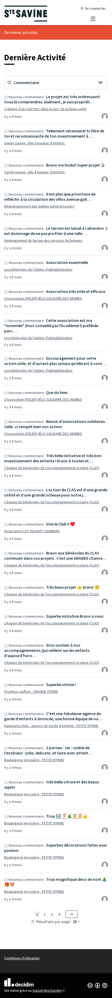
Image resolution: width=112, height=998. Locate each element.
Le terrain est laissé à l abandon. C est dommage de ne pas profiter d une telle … (56, 231)
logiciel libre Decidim (49, 990)
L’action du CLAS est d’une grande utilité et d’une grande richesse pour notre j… (55, 492)
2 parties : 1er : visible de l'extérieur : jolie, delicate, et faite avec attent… (48, 750)
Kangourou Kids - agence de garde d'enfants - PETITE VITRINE (51, 725)
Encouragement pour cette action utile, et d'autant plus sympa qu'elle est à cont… (55, 361)
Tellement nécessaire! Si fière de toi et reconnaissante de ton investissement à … (54, 133)
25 (75, 921)
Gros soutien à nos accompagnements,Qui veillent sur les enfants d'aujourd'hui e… (46, 650)
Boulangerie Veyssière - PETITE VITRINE (34, 760)
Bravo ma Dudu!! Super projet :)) (75, 165)
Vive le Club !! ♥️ (60, 524)
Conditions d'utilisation (22, 958)
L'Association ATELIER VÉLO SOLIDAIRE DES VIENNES (43, 298)
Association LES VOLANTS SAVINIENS (32, 531)
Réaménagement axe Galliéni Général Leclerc (39, 206)
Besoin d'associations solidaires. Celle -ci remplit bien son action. (55, 424)
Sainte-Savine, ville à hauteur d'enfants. (34, 143)
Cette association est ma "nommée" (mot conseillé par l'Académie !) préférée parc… (51, 325)
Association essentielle (67, 262)
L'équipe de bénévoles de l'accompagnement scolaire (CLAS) (51, 467)
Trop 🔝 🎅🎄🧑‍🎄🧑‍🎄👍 (67, 816)
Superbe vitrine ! (61, 684)
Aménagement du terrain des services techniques (43, 240)
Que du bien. (57, 392)
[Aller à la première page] (42, 13)
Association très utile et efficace (75, 291)
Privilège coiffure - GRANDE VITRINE (31, 691)
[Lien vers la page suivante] (71, 914)
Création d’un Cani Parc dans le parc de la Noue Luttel (45, 109)
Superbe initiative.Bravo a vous (74, 616)
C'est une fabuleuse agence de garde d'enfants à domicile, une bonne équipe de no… (53, 716)
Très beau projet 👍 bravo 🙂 (73, 587)
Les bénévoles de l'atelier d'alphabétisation (38, 269)
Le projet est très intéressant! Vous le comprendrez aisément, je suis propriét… (52, 99)
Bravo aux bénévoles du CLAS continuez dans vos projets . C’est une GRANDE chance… (55, 555)
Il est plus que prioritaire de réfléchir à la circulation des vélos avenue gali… (50, 196)
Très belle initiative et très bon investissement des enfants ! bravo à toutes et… (53, 458)
